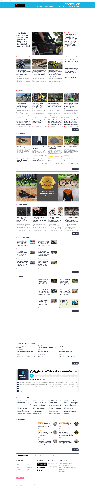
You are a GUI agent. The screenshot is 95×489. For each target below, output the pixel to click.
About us (18, 462)
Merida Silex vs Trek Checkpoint (25, 357)
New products (21, 230)
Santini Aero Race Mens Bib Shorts (39, 147)
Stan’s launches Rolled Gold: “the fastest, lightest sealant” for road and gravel (39, 219)
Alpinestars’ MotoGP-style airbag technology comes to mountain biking (24, 402)
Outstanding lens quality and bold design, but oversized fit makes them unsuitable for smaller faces (23, 151)
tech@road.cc (68, 465)
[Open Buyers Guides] (53, 6)
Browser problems (42, 351)
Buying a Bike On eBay (64, 346)
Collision (52, 126)
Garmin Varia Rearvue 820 (70, 159)
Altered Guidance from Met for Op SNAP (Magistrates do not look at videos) (46, 347)
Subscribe (21, 478)
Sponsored (75, 300)
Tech (17, 470)
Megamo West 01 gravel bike (55, 159)
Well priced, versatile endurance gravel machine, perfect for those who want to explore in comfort (71, 151)
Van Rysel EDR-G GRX (70, 147)
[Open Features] (60, 6)
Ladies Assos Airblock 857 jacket (67, 357)
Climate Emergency (19, 117)
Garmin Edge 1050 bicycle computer (23, 346)
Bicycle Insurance (30, 470)
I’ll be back (40, 357)
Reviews (18, 466)
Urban (67, 117)
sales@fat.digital (72, 467)
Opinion (28, 464)
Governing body (54, 117)
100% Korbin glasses (22, 147)
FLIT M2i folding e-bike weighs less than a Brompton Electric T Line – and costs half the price (71, 219)
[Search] (1, 1)
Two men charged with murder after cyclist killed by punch (38, 121)
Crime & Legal (37, 126)
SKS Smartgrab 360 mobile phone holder (38, 159)
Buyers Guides (19, 467)
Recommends (29, 467)
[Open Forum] (66, 6)
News (17, 464)
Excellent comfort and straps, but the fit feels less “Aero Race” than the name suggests (39, 151)
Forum (28, 462)
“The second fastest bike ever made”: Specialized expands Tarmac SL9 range (23, 219)
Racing (36, 117)
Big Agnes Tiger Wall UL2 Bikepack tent (55, 147)
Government (68, 126)
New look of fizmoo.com (65, 351)
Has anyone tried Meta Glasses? (25, 351)
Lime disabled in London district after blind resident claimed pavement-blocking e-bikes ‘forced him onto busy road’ (71, 107)
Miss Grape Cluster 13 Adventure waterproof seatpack (22, 160)
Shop (28, 469)
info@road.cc (69, 463)
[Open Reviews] (43, 6)
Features (18, 469)
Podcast (28, 466)
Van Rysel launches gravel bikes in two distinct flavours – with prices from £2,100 (55, 219)
